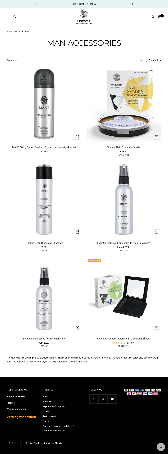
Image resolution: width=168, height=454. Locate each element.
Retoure (11, 402)
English (12, 443)
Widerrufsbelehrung (17, 409)
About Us (47, 401)
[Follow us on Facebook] (93, 398)
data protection (50, 416)
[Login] (152, 16)
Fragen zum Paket (16, 396)
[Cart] (159, 16)
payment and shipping (53, 406)
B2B (44, 396)
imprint (46, 411)
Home (9, 31)
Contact (46, 421)
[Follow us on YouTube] (111, 398)
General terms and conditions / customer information (58, 428)
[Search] (14, 16)
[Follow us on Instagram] (102, 398)
